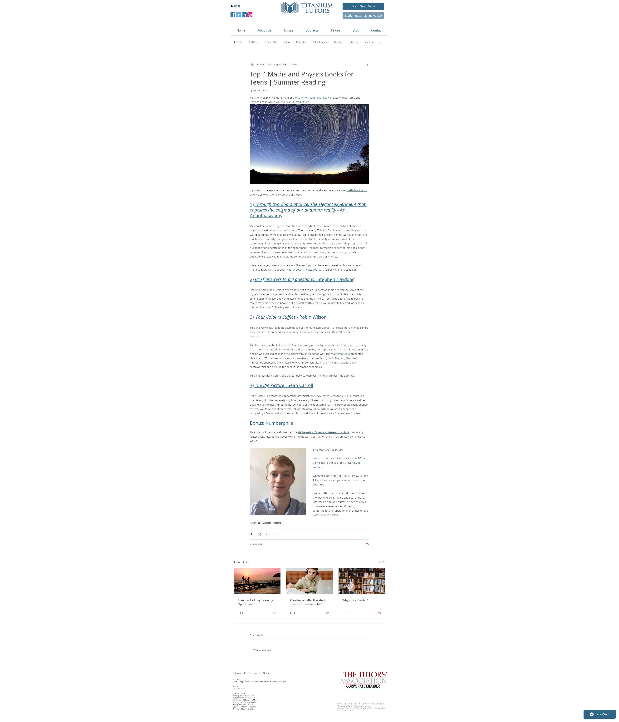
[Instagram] (249, 14)
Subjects (267, 523)
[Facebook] (233, 14)
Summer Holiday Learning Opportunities (255, 602)
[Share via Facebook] (251, 534)
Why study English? (355, 600)
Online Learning (320, 42)
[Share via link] (275, 534)
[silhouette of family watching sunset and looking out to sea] (257, 581)
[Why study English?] (362, 581)
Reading (338, 42)
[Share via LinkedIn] (267, 534)
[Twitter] (238, 14)
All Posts (238, 42)
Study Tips (253, 42)
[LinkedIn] (244, 14)
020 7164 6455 (239, 689)
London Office (262, 673)
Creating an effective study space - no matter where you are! (308, 602)
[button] (265, 30)
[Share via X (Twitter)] (259, 534)
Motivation (301, 42)
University (353, 42)
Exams (286, 42)
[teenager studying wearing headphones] (309, 581)
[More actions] (367, 64)
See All (382, 562)
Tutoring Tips (271, 42)
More (367, 42)
